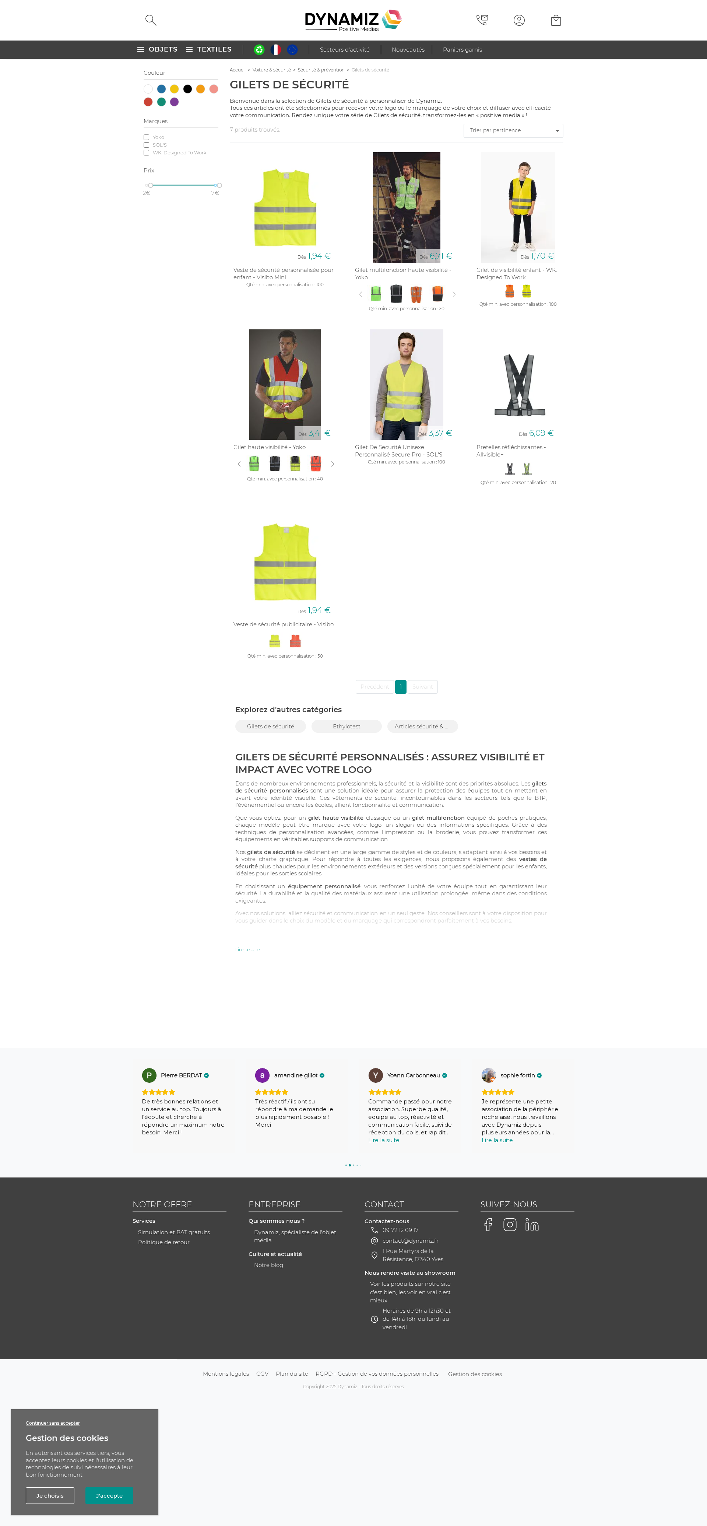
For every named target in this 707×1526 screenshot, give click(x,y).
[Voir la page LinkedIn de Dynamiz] (532, 1224)
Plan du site (292, 1373)
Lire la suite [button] (384, 1140)
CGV (262, 1373)
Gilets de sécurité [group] (270, 726)
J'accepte (109, 1495)
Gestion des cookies (475, 1374)
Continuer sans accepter (53, 1423)
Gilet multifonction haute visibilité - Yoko (403, 273)
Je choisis (50, 1495)
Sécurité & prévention (321, 70)
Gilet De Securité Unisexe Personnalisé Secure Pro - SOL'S (398, 451)
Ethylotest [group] (346, 726)
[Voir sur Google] (149, 1075)
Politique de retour (164, 1242)
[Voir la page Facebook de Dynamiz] (488, 1224)
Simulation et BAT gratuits (174, 1232)
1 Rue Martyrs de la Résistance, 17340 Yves (413, 1255)
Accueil (238, 70)
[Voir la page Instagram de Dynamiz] (510, 1224)
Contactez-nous (387, 1221)
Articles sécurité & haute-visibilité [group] (426, 726)
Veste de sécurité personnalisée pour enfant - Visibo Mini (283, 273)
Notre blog (268, 1264)
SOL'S (160, 145)
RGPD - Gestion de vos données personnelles (377, 1373)
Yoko (158, 137)
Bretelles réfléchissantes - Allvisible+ (511, 451)
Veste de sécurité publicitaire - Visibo (283, 624)
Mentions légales (226, 1373)
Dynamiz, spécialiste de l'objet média (295, 1236)
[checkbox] (148, 89)
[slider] (150, 185)
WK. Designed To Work (180, 152)
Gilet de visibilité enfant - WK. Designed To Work (516, 273)
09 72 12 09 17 (401, 1229)
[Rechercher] (151, 20)
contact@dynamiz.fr (411, 1240)
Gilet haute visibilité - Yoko (269, 447)
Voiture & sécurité (272, 70)
